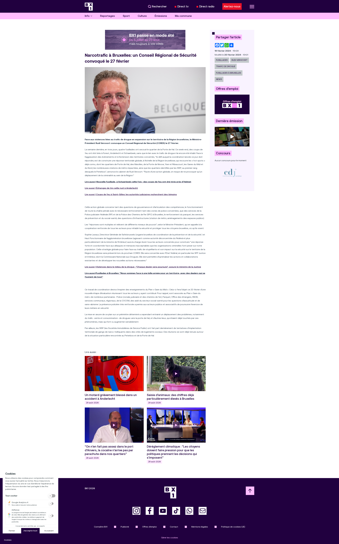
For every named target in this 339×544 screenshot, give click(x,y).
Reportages (107, 16)
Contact (174, 526)
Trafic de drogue (225, 66)
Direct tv (183, 6)
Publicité (125, 526)
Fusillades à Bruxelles (228, 72)
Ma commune (183, 16)
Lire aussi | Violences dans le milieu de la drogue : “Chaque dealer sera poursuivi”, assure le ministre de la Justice (143, 266)
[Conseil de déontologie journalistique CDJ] (232, 172)
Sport (126, 16)
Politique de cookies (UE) (233, 526)
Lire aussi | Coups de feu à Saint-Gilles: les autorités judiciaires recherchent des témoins (131, 194)
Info (87, 16)
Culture (142, 16)
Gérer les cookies (169, 537)
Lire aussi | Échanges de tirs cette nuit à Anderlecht (111, 188)
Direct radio (206, 6)
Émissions (161, 16)
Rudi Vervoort (239, 60)
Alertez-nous (232, 6)
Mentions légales (199, 526)
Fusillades (222, 60)
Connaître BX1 (100, 526)
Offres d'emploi (149, 526)
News (219, 79)
